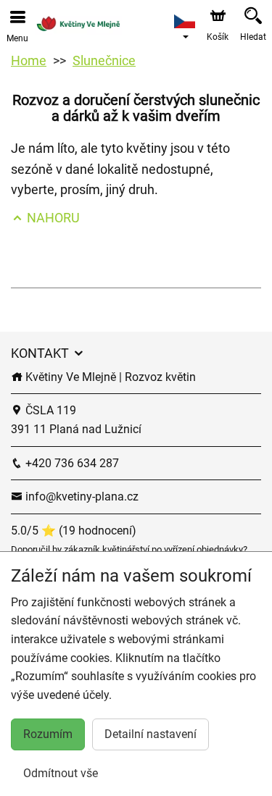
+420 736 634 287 (70, 463)
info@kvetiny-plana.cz (80, 496)
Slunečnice (104, 60)
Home (28, 60)
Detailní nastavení (150, 734)
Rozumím (48, 734)
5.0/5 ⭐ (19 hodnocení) (73, 530)
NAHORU (52, 217)
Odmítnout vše (60, 773)
